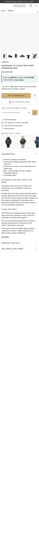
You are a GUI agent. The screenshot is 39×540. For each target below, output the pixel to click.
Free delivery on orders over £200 (16, 122)
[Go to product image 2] (10, 56)
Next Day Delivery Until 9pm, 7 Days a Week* (19, 1)
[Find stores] (34, 112)
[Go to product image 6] (34, 56)
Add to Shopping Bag (16, 95)
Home (3, 11)
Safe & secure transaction (13, 125)
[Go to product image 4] (22, 56)
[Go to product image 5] (28, 56)
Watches (11, 11)
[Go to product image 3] (16, 56)
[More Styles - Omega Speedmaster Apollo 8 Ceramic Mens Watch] (8, 142)
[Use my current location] (28, 112)
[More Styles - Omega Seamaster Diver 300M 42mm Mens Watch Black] (23, 142)
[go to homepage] (19, 6)
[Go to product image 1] (4, 56)
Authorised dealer (10, 119)
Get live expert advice (21, 102)
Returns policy (9, 128)
